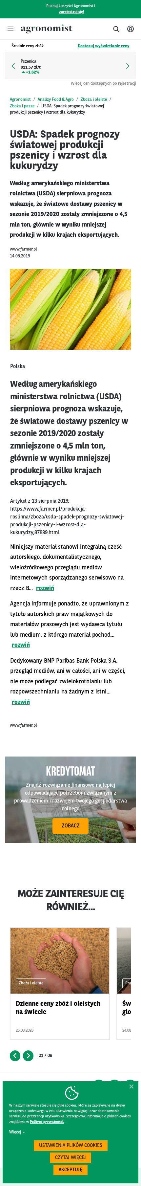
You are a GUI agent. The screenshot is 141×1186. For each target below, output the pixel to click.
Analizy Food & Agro (56, 100)
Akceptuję (70, 1170)
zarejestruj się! (71, 12)
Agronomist (20, 100)
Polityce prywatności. (47, 1122)
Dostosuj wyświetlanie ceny (104, 46)
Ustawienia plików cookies (70, 1145)
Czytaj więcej (70, 1157)
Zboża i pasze (22, 106)
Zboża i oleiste (94, 100)
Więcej (15, 1132)
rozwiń (45, 588)
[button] (10, 28)
